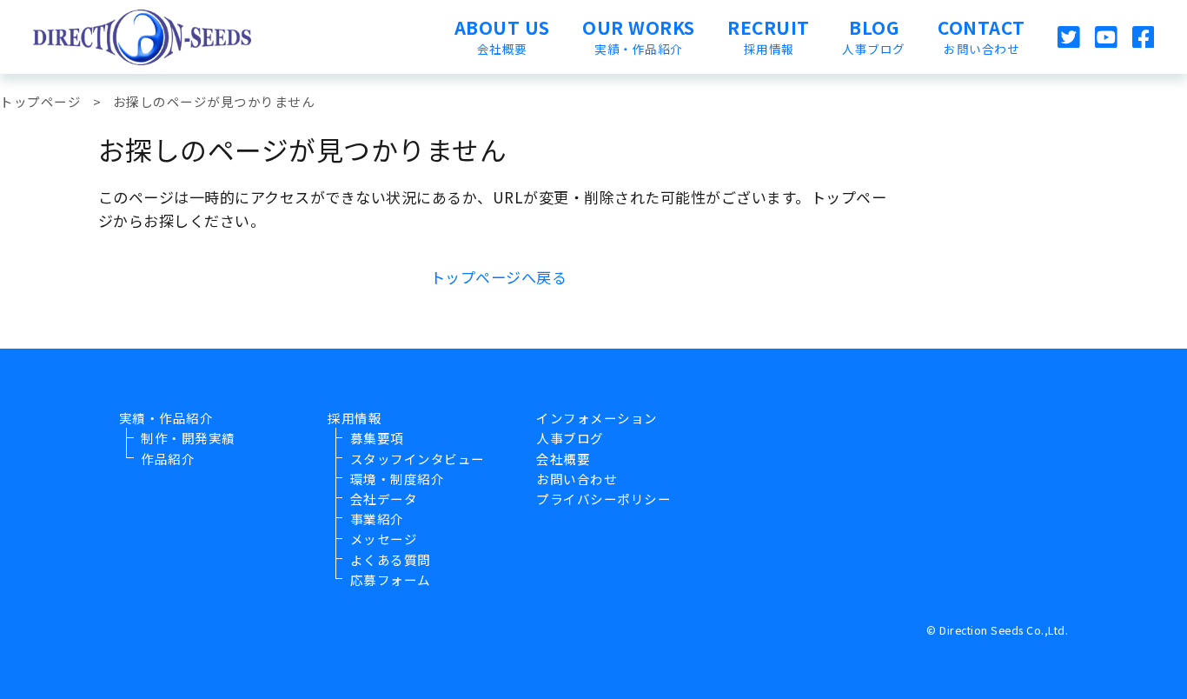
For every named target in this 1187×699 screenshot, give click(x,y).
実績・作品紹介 (166, 418)
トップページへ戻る (498, 277)
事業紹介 (377, 518)
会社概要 (563, 458)
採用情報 (354, 418)
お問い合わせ (576, 478)
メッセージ (384, 538)
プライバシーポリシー (603, 498)
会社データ (384, 498)
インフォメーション (597, 418)
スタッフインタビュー (417, 458)
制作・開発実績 (188, 438)
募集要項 (377, 438)
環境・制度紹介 (397, 478)
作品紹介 (168, 458)
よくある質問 (390, 559)
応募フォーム (390, 579)
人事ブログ (570, 438)
